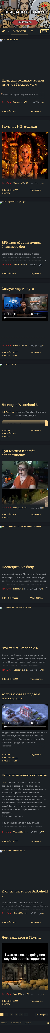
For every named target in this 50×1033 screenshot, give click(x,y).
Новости (6, 193)
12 (42, 589)
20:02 (28, 670)
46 (42, 913)
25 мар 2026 (18, 589)
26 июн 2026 (18, 183)
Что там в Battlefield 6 (20, 648)
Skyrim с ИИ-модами (19, 126)
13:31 (26, 994)
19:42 (28, 183)
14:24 (28, 589)
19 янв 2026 (18, 913)
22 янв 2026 (18, 832)
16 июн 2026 (18, 264)
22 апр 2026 (18, 508)
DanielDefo (6, 102)
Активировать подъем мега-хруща (21, 696)
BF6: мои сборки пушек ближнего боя (21, 244)
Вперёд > (44, 1015)
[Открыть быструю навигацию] (48, 1023)
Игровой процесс (10, 111)
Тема (4, 782)
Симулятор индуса (18, 288)
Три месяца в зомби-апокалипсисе (19, 453)
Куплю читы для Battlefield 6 (25, 893)
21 (42, 264)
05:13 (27, 508)
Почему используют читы (24, 775)
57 (42, 832)
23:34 (27, 345)
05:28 (27, 913)
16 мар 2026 (18, 670)
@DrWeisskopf (8, 412)
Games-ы (6, 430)
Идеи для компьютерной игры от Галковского (23, 82)
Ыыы (14, 355)
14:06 (28, 264)
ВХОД (45, 31)
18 (42, 670)
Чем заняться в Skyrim (21, 937)
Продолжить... (36, 111)
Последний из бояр (18, 567)
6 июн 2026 (18, 345)
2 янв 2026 (17, 994)
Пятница (17, 102)
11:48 (27, 832)
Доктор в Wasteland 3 (20, 404)
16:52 (24, 102)
